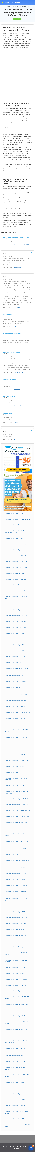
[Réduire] (29, 1130)
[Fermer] (32, 1130)
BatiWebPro (20, 1150)
